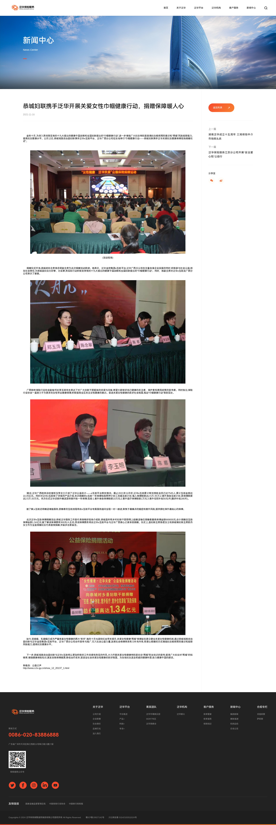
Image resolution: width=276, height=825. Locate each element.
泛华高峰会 (151, 724)
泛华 (23, 8)
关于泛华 (181, 8)
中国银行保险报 (76, 804)
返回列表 (217, 107)
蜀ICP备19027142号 (95, 817)
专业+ (122, 728)
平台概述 (123, 714)
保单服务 (208, 719)
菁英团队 (151, 707)
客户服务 (233, 8)
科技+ (122, 724)
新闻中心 (251, 8)
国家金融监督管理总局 (35, 804)
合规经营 (261, 714)
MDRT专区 (151, 719)
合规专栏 (262, 707)
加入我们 (97, 733)
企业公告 (234, 728)
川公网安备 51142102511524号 (123, 817)
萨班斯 (260, 719)
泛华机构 (216, 8)
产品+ (122, 719)
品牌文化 (97, 728)
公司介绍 (97, 714)
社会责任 (97, 724)
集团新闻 (234, 714)
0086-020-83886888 (34, 735)
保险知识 (208, 724)
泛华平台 (198, 8)
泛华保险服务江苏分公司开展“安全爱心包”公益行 (230, 154)
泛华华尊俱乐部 (153, 714)
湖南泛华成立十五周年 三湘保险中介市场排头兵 (230, 136)
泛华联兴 (181, 714)
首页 (166, 8)
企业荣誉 (97, 719)
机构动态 (234, 724)
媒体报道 (234, 719)
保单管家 (208, 714)
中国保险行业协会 (57, 804)
